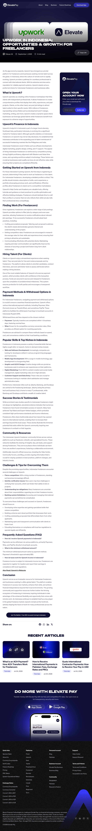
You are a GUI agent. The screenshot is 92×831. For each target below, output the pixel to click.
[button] (82, 52)
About (40, 5)
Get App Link (28, 615)
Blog (46, 5)
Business (54, 5)
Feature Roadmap (65, 5)
